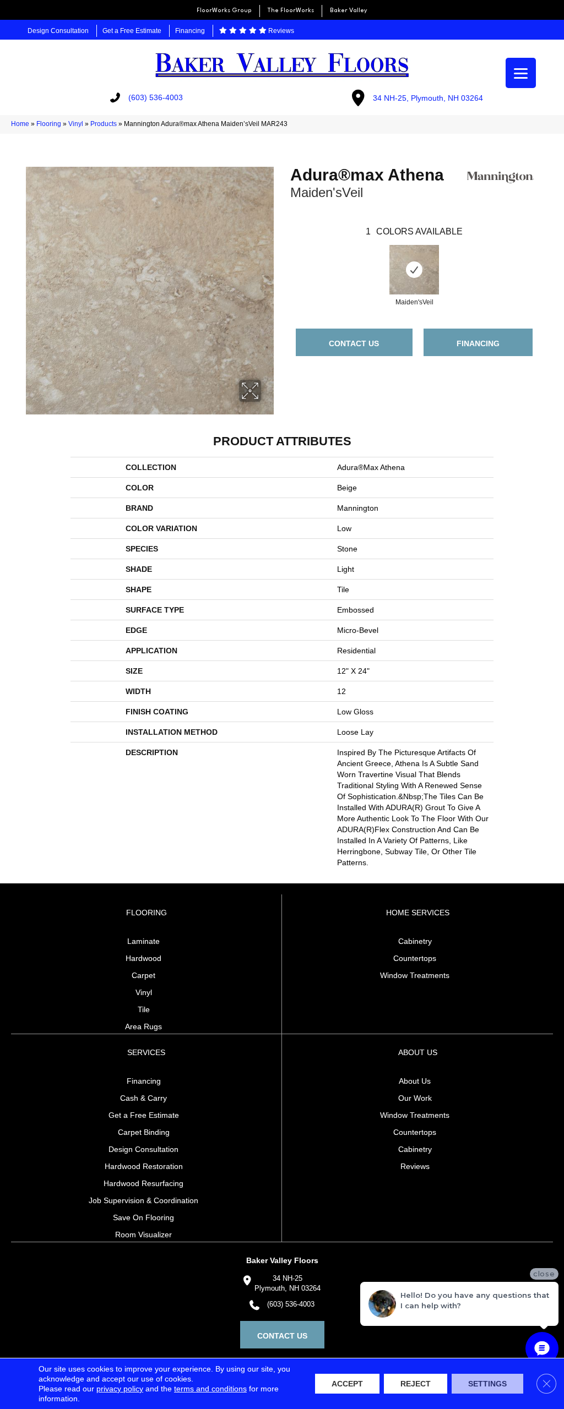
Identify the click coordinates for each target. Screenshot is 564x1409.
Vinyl (75, 124)
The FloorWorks (291, 11)
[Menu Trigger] (521, 73)
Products (103, 124)
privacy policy (119, 1388)
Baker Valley (348, 11)
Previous (284, 258)
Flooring (48, 124)
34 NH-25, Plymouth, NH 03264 (428, 98)
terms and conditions (210, 1388)
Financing (190, 31)
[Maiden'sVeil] (414, 269)
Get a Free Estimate (131, 31)
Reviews (280, 31)
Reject (415, 1383)
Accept (347, 1383)
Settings (487, 1383)
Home (20, 124)
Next (543, 258)
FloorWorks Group (224, 11)
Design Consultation (58, 31)
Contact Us (354, 343)
